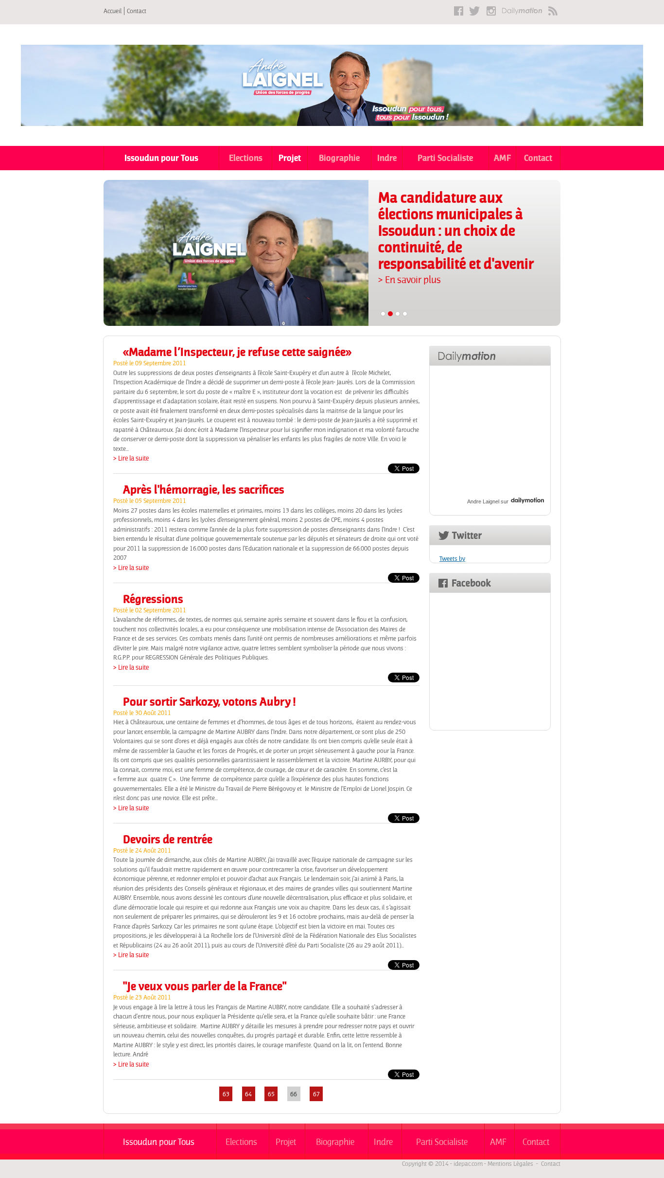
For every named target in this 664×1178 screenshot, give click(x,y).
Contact (136, 11)
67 (316, 1094)
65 (271, 1094)
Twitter (475, 11)
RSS (553, 11)
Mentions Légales (510, 1164)
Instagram (491, 11)
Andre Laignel (483, 501)
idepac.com (468, 1164)
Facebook (458, 11)
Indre (387, 157)
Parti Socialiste (445, 157)
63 (226, 1094)
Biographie (339, 157)
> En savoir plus (409, 280)
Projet (290, 157)
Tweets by (452, 558)
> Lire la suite (131, 458)
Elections (245, 157)
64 (248, 1094)
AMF (502, 157)
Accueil (113, 11)
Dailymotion (522, 11)
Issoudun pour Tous (161, 157)
